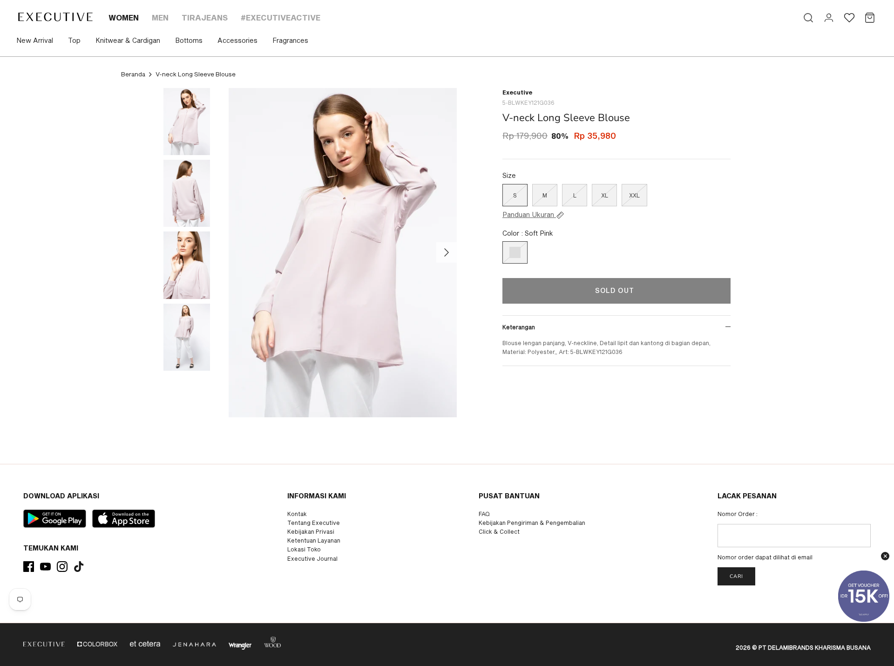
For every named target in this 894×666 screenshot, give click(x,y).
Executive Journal (312, 558)
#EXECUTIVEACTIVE (280, 17)
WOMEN (123, 17)
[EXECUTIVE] (54, 16)
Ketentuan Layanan (313, 540)
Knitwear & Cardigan (127, 40)
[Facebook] (28, 566)
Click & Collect (499, 531)
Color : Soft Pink (527, 233)
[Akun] (828, 17)
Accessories (237, 40)
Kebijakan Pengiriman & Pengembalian (532, 522)
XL (604, 195)
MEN (160, 17)
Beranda (133, 74)
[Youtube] (45, 566)
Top (74, 40)
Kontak (297, 513)
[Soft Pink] (515, 252)
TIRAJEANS (205, 17)
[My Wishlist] (849, 17)
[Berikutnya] (446, 252)
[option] (343, 252)
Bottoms (189, 40)
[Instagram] (62, 566)
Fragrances (290, 40)
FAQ (484, 513)
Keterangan (518, 327)
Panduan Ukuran (529, 214)
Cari (736, 576)
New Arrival (34, 40)
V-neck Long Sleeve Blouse (196, 74)
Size (509, 175)
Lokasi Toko (304, 549)
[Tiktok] (79, 566)
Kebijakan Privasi (310, 531)
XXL (634, 195)
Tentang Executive (313, 522)
